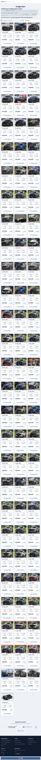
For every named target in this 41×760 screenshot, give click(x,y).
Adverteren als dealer (32, 742)
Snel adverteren (31, 740)
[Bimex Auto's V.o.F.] (27, 727)
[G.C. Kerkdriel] (36, 727)
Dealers (2, 745)
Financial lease (17, 740)
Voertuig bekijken (7, 43)
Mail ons (18, 753)
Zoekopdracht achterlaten (20, 744)
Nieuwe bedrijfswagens (5, 742)
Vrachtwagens (4, 744)
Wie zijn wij (3, 750)
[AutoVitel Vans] (11, 727)
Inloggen (30, 744)
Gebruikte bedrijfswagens (6, 740)
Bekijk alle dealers (20, 730)
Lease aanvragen (18, 742)
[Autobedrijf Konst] (18, 727)
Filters (20, 758)
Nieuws (2, 752)
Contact (2, 754)
